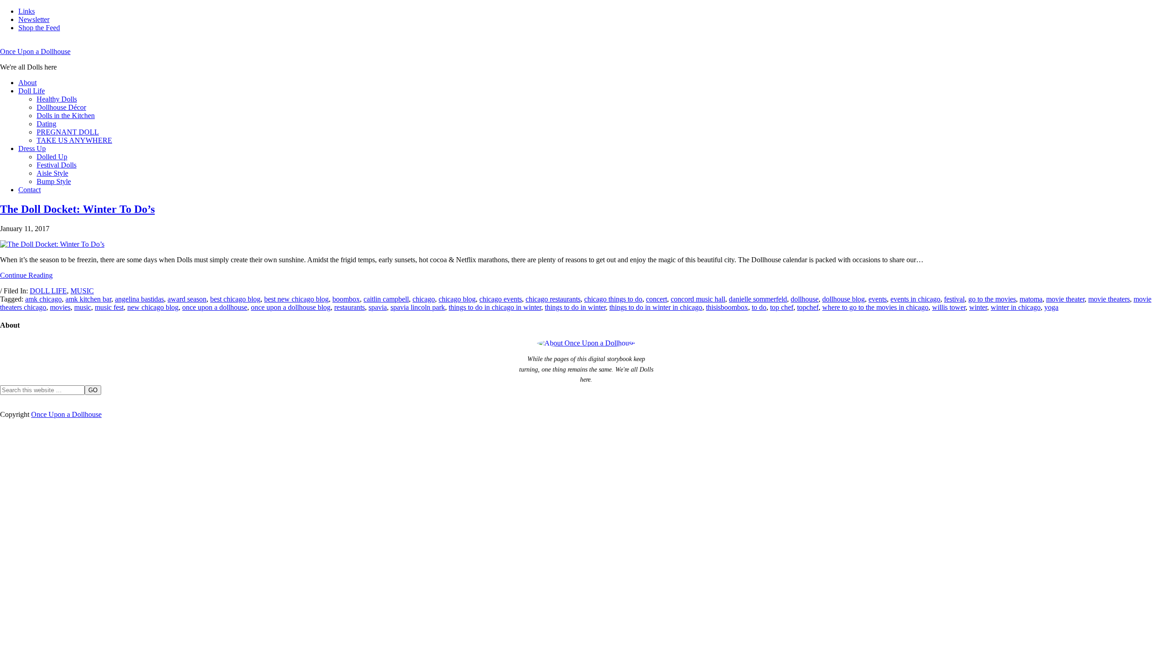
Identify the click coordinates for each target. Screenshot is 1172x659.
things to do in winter (575, 307)
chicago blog (457, 299)
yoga (1051, 307)
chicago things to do (613, 299)
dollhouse (805, 299)
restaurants (349, 307)
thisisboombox (727, 307)
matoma (1031, 299)
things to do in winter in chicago (655, 307)
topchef (808, 307)
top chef (781, 307)
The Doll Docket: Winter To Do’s (77, 209)
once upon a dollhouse (214, 307)
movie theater (1065, 299)
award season (187, 299)
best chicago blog (235, 299)
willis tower (949, 307)
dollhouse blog (843, 299)
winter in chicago (1016, 307)
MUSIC (82, 291)
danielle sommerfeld (758, 299)
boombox (346, 299)
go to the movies (992, 299)
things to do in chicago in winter (495, 307)
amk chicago (43, 299)
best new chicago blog (296, 299)
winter (978, 307)
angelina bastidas (139, 299)
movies (60, 307)
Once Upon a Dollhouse (35, 51)
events (877, 299)
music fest (109, 307)
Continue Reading (26, 275)
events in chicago (915, 299)
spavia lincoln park (418, 307)
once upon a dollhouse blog (291, 307)
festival (954, 299)
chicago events (500, 299)
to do (759, 307)
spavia (378, 307)
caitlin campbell (386, 299)
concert (656, 299)
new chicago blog (153, 307)
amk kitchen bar (88, 299)
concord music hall (698, 299)
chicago (423, 299)
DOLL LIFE (48, 291)
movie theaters (1109, 299)
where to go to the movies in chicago (875, 307)
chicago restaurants (553, 299)
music (82, 307)
